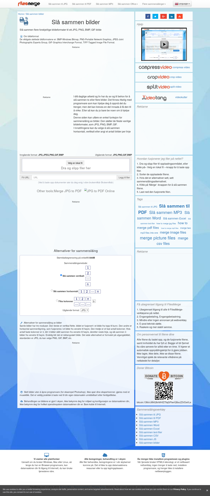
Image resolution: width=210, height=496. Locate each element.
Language (183, 3)
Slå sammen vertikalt (73, 275)
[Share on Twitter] (155, 16)
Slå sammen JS (147, 439)
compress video (181, 67)
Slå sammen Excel (174, 218)
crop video (176, 77)
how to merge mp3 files (169, 228)
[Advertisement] (76, 70)
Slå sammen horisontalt (65, 291)
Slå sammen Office (127, 3)
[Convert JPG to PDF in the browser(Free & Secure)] (99, 190)
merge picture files (157, 238)
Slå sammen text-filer (150, 432)
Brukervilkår (107, 182)
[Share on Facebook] (147, 16)
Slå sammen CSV (148, 435)
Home (21, 13)
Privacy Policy (179, 489)
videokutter (181, 97)
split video (175, 86)
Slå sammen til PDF (81, 3)
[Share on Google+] (163, 16)
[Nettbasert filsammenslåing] (29, 4)
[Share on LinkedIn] (171, 16)
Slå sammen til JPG (57, 3)
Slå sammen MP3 (104, 3)
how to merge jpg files (166, 223)
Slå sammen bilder (35, 13)
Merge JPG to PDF (68, 190)
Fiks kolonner (66, 301)
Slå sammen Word (149, 425)
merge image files (173, 232)
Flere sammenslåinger (153, 3)
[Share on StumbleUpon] (180, 16)
